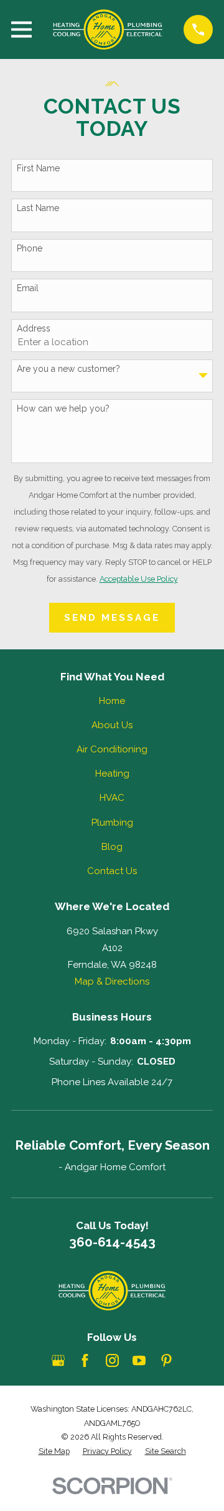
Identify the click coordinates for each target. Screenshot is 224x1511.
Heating (112, 773)
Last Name (38, 208)
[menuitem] (54, 1452)
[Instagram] (112, 1360)
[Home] (107, 29)
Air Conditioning (112, 749)
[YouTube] (139, 1360)
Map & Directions (112, 981)
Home (112, 700)
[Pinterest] (166, 1360)
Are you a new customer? (68, 369)
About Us (112, 725)
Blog (112, 846)
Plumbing (112, 822)
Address (33, 328)
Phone (29, 248)
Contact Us (112, 871)
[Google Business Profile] (58, 1360)
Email (28, 288)
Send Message (112, 617)
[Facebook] (84, 1360)
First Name (38, 168)
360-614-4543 (112, 1242)
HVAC (112, 797)
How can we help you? (63, 408)
